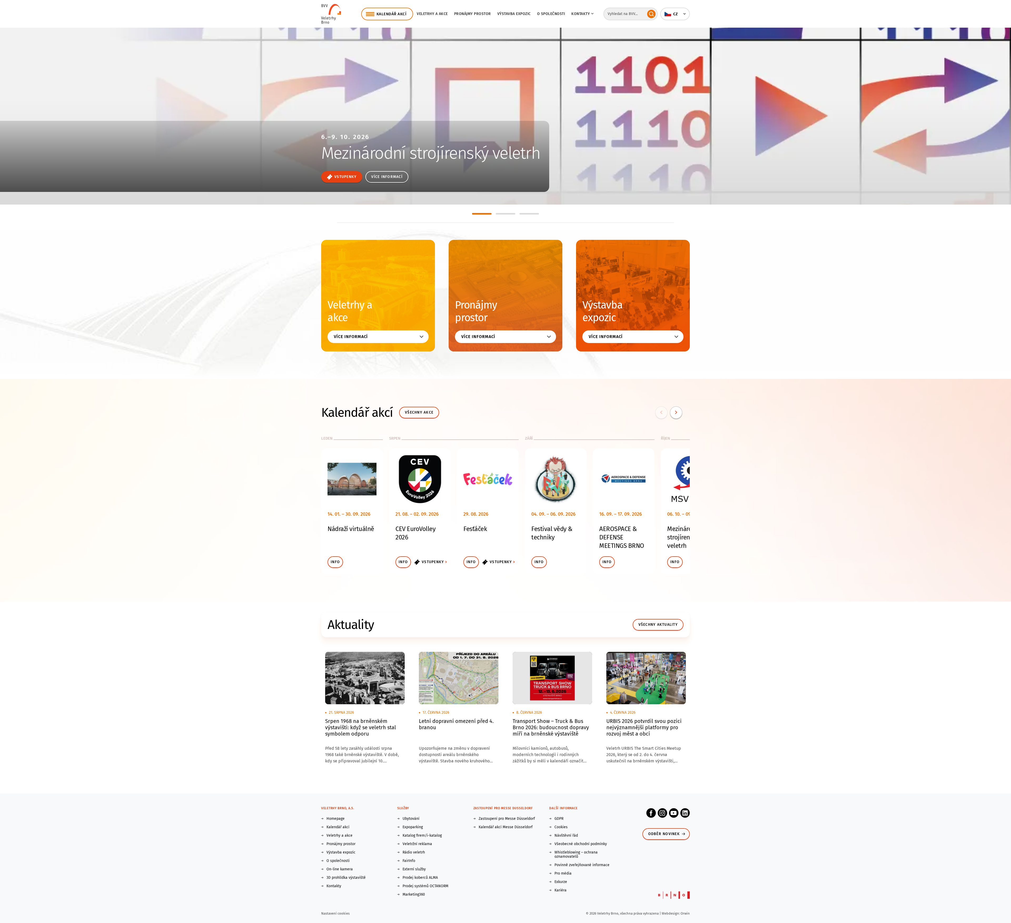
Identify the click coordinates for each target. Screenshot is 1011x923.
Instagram (662, 813)
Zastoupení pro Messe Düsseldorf (507, 819)
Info (335, 562)
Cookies (561, 827)
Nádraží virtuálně (351, 529)
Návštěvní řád (566, 835)
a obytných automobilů (375, 156)
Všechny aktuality (658, 624)
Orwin (685, 913)
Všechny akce (419, 412)
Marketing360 (414, 894)
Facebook (651, 813)
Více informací (342, 177)
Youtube (673, 813)
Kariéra (560, 890)
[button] (675, 14)
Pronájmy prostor (472, 14)
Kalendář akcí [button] (391, 14)
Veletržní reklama (417, 844)
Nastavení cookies (335, 913)
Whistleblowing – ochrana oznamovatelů (576, 854)
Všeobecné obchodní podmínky (580, 844)
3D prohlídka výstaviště (346, 878)
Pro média (563, 873)
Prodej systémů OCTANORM (425, 886)
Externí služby (414, 869)
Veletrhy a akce (432, 14)
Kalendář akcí (337, 827)
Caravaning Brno (377, 128)
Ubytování (411, 819)
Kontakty (333, 886)
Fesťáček (475, 529)
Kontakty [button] (580, 14)
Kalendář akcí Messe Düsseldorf (506, 827)
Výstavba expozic (514, 14)
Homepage (335, 819)
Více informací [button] (351, 336)
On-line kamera (339, 869)
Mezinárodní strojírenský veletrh (684, 537)
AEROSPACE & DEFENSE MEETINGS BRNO (621, 537)
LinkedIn (685, 813)
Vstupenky (433, 562)
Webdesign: (671, 913)
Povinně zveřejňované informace (581, 865)
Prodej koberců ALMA (420, 878)
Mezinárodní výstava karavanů (390, 143)
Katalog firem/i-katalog (422, 835)
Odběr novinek (664, 834)
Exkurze (560, 882)
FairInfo (409, 861)
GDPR (558, 819)
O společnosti (551, 14)
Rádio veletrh (414, 852)
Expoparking (413, 827)
